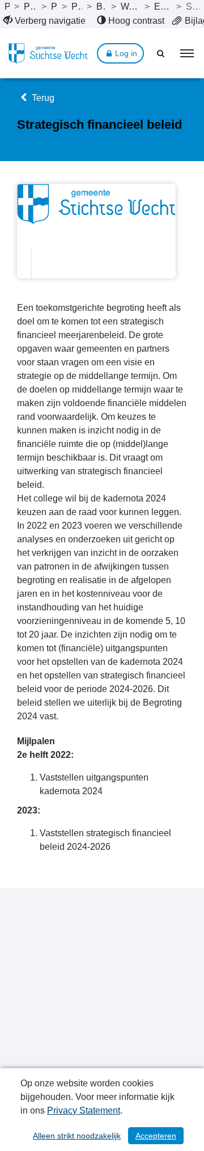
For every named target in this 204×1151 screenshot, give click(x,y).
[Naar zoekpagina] (161, 53)
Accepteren (155, 1135)
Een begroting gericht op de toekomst (163, 6)
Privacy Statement (83, 1110)
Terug (41, 98)
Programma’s (54, 6)
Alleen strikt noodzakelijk (77, 1135)
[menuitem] (44, 21)
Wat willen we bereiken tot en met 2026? (130, 6)
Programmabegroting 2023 (30, 6)
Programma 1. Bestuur (76, 6)
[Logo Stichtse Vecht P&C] (48, 53)
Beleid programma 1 (101, 6)
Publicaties (7, 6)
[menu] (187, 53)
